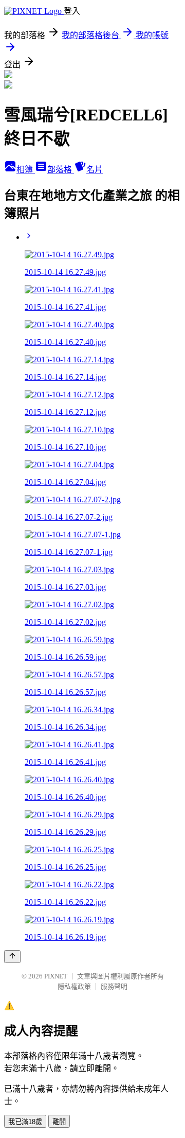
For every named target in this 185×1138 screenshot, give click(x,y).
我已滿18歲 (25, 1122)
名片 (94, 169)
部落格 (60, 169)
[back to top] (12, 956)
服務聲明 (114, 986)
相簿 (25, 169)
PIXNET (55, 976)
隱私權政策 (74, 986)
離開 (59, 1122)
